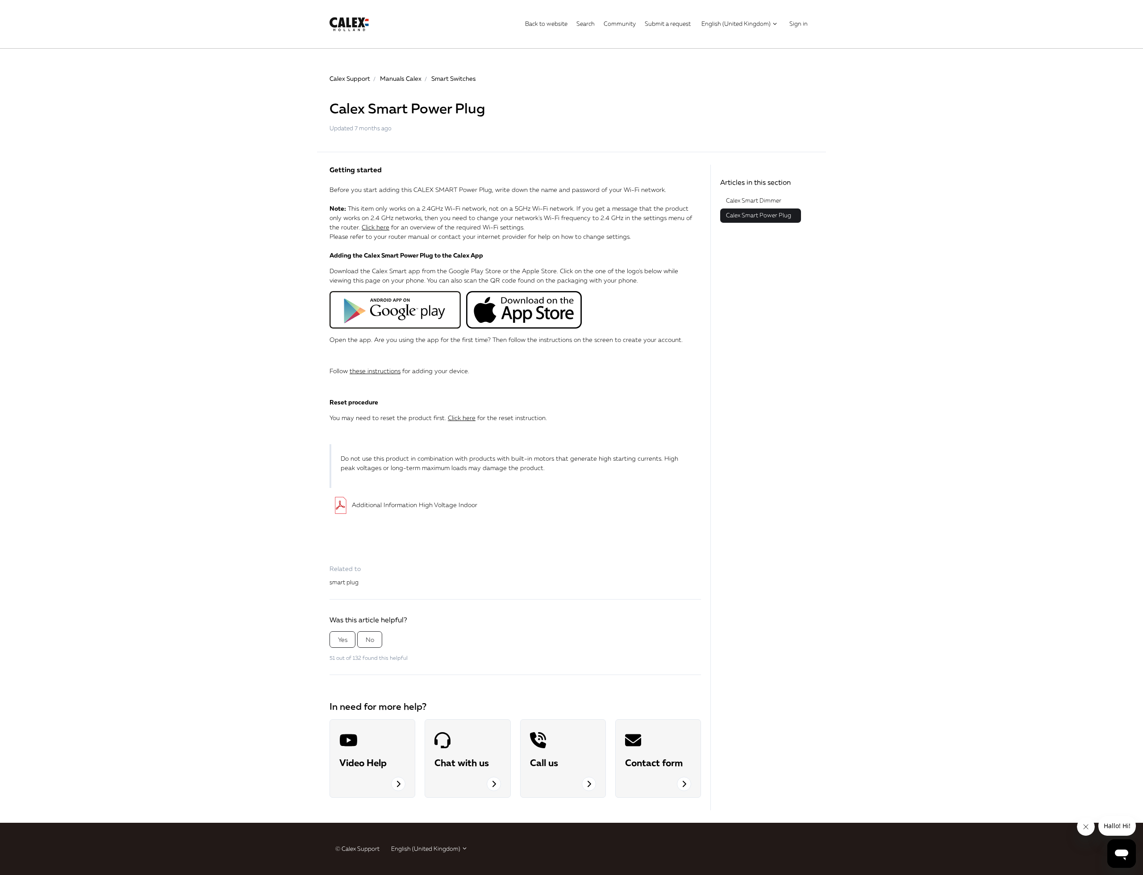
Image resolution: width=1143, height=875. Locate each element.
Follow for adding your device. (399, 371)
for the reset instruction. (497, 417)
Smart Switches (453, 78)
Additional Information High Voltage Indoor (414, 504)
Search (585, 23)
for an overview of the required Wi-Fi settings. (443, 227)
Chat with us (461, 762)
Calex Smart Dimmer (753, 200)
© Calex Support (357, 848)
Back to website (546, 23)
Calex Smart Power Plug (758, 215)
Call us (544, 762)
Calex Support (350, 78)
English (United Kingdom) (736, 23)
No (370, 639)
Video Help (363, 762)
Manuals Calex (400, 78)
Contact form (654, 762)
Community (620, 23)
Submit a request (668, 23)
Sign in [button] (798, 23)
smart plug (344, 582)
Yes (342, 639)
